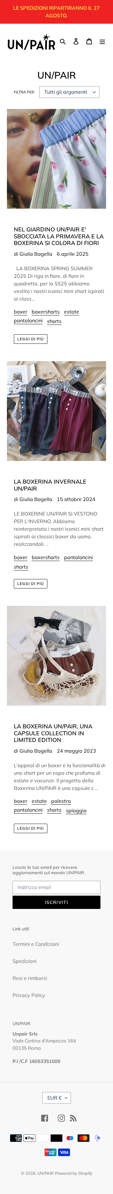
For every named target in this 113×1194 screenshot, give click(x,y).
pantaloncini (28, 320)
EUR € (54, 1098)
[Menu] (102, 41)
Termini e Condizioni (36, 944)
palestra (61, 801)
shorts (54, 321)
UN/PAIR (45, 1173)
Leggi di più (30, 339)
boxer (20, 311)
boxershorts (46, 311)
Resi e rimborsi (30, 978)
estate (71, 311)
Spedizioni (25, 961)
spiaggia (76, 810)
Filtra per (24, 92)
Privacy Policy (29, 995)
